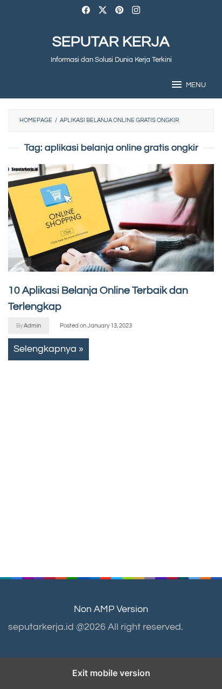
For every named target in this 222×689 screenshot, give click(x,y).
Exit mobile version (111, 672)
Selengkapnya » (48, 349)
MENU (196, 85)
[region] (103, 458)
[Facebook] (86, 11)
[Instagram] (136, 11)
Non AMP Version (111, 609)
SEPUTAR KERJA (111, 41)
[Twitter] (102, 11)
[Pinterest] (119, 11)
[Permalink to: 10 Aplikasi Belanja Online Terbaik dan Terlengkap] (111, 218)
